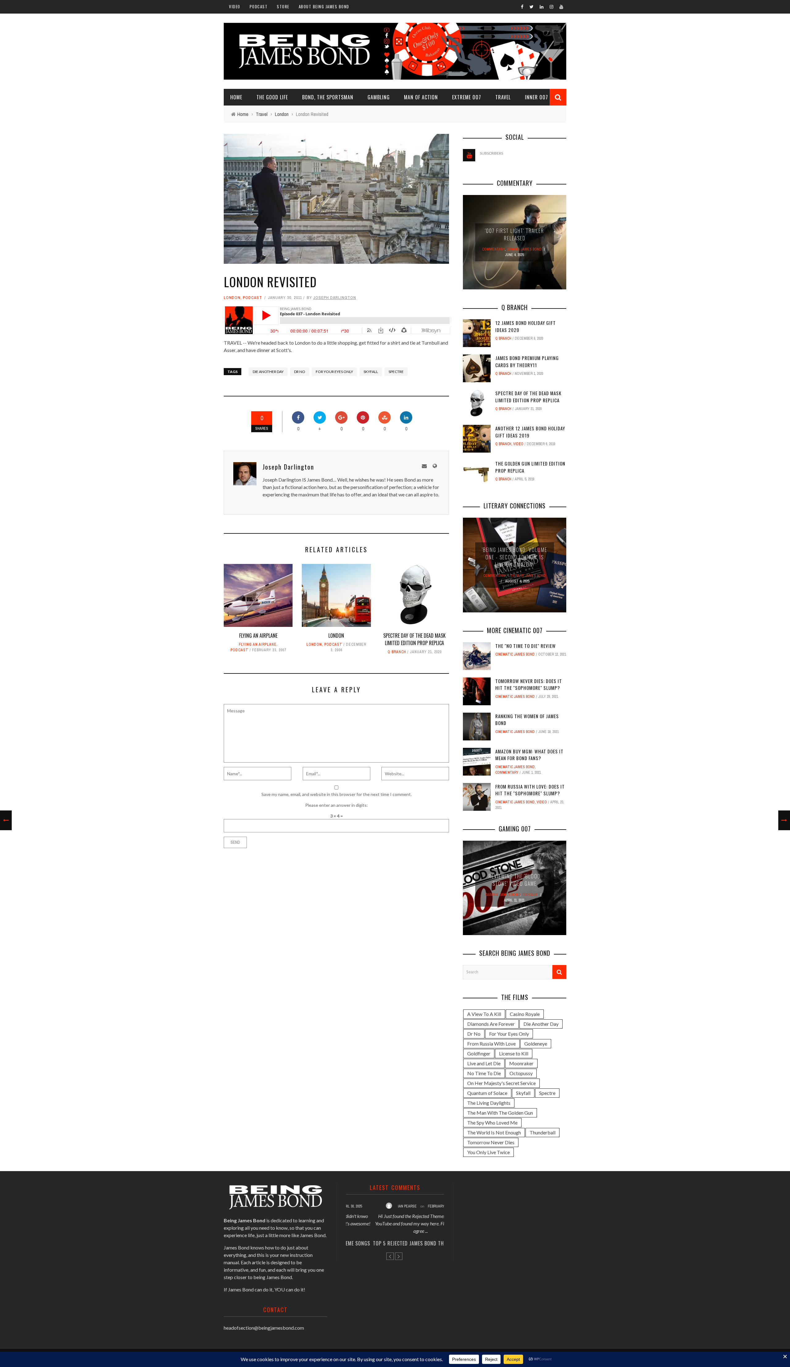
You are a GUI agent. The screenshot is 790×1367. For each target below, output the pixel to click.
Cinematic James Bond (515, 654)
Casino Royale (525, 1014)
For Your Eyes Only (334, 371)
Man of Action (421, 97)
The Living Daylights (488, 1103)
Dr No (299, 371)
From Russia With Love (491, 1043)
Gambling (379, 97)
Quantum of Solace (487, 1093)
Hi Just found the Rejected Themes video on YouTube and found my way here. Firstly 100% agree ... (395, 1223)
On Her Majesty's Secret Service (501, 1083)
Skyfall (371, 371)
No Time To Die (484, 1073)
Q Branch (397, 651)
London (232, 297)
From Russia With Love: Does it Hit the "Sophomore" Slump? (530, 790)
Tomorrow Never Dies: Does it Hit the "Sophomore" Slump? (528, 684)
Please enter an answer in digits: (336, 805)
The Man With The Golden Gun (500, 1113)
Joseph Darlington (334, 297)
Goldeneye (535, 1043)
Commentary (506, 772)
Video (234, 6)
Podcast (259, 6)
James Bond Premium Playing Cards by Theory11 (527, 361)
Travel (503, 97)
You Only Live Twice (488, 1152)
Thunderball (542, 1132)
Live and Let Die (484, 1063)
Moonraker (521, 1063)
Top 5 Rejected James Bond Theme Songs (395, 1243)
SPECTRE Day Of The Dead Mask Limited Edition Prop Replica (414, 639)
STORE (283, 6)
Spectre (396, 371)
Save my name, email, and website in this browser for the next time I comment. (336, 794)
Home (236, 97)
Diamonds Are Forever (491, 1024)
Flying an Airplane (258, 635)
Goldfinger (478, 1053)
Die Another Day (268, 371)
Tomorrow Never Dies (490, 1142)
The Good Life (272, 97)
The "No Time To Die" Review (525, 645)
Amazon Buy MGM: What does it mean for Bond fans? (529, 755)
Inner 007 (536, 97)
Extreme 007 (466, 97)
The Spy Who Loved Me (492, 1122)
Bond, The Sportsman (327, 97)
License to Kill (513, 1053)
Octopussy (521, 1073)
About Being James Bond (324, 6)
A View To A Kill (484, 1014)
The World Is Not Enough (494, 1132)
